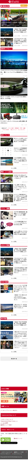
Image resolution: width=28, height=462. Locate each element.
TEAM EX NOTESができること (9, 421)
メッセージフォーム (17, 453)
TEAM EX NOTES (10, 456)
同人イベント (14, 129)
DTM (21, 128)
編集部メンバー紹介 (6, 425)
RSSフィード (18, 438)
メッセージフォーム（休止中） (9, 410)
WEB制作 (17, 128)
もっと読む (14, 168)
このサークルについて (7, 419)
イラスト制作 (11, 128)
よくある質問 (4, 423)
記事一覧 (24, 5)
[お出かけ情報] (14, 402)
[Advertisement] (14, 374)
